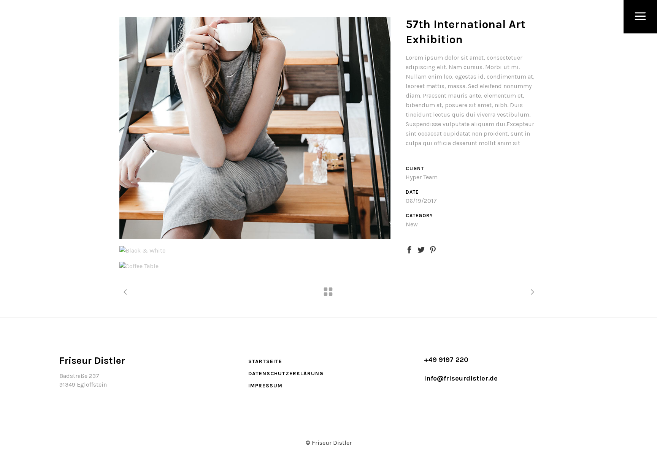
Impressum (265, 385)
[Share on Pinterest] (432, 249)
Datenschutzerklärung (286, 373)
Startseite (265, 361)
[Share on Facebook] (409, 249)
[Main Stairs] (254, 250)
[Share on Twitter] (421, 249)
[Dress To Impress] (254, 128)
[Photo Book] (254, 266)
